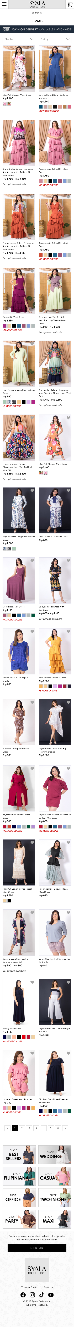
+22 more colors (48, 111)
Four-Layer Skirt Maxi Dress (52, 677)
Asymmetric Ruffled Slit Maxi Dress (53, 171)
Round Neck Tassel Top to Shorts (16, 679)
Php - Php (14, 178)
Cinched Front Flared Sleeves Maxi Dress (53, 1101)
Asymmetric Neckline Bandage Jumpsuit (54, 1030)
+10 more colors (48, 185)
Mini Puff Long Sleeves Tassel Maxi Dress (17, 890)
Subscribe (37, 1248)
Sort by (44, 39)
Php (8, 98)
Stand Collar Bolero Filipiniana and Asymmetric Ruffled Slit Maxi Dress (18, 172)
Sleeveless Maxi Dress (14, 606)
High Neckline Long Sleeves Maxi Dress (19, 392)
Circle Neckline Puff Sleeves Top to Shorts (54, 961)
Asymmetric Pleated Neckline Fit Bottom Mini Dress (55, 816)
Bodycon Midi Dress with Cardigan (51, 608)
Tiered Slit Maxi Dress (13, 317)
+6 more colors (48, 690)
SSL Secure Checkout (30, 1287)
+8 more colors (12, 406)
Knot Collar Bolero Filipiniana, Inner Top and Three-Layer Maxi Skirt (55, 393)
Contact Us (48, 1287)
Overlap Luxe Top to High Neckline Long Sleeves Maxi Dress (52, 320)
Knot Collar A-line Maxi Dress (53, 536)
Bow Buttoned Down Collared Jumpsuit (53, 97)
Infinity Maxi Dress (12, 1028)
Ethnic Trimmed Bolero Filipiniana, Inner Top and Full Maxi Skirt (17, 467)
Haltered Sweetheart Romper (17, 1099)
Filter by (8, 39)
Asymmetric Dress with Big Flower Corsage (52, 750)
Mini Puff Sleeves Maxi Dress (17, 95)
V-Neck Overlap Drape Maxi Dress (17, 750)
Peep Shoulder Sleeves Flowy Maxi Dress (53, 890)
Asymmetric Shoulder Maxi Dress (16, 816)
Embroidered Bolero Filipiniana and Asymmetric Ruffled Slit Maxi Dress (18, 246)
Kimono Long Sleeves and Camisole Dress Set (15, 961)
